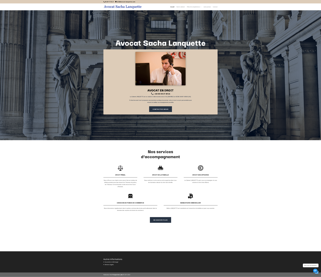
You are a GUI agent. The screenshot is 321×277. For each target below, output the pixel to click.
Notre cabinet (181, 7)
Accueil (172, 7)
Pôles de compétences (193, 7)
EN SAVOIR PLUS (160, 220)
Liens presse (207, 7)
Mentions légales (109, 264)
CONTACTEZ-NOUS (160, 109)
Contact (215, 7)
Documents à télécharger (111, 262)
